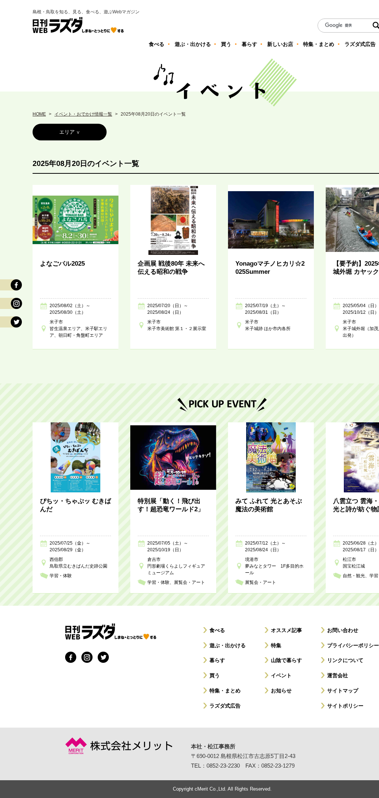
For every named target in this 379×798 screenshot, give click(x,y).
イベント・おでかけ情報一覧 (83, 114)
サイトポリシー (345, 706)
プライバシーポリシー (353, 645)
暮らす (217, 660)
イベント (281, 675)
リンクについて (345, 660)
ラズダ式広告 (225, 706)
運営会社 (337, 675)
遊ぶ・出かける (227, 645)
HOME (39, 114)
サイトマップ (342, 691)
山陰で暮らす (286, 660)
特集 (276, 645)
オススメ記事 (286, 630)
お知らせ (281, 691)
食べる (217, 630)
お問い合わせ (342, 630)
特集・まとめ (225, 691)
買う (214, 675)
